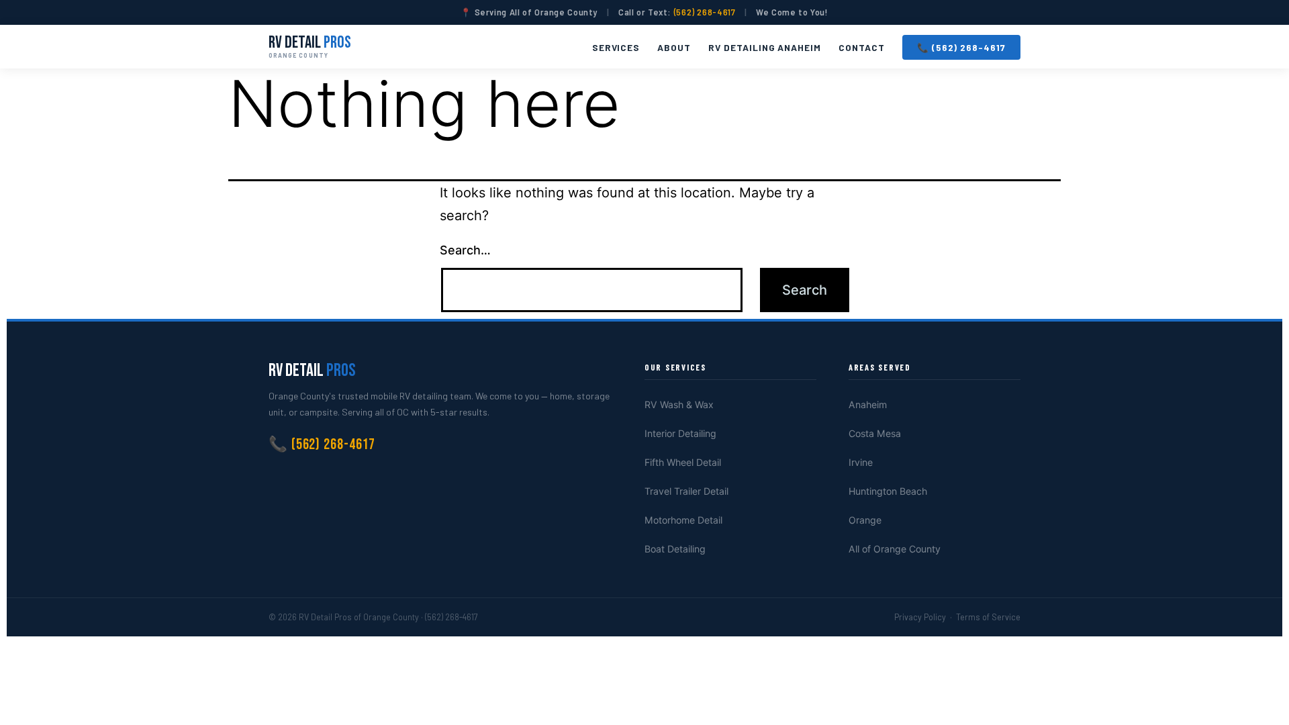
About (674, 47)
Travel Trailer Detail (686, 491)
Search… (465, 250)
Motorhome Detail (683, 520)
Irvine (861, 462)
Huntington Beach (888, 491)
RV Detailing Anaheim (764, 47)
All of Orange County (895, 548)
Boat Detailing (675, 548)
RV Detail (310, 46)
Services (616, 47)
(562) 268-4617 (705, 12)
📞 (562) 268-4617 (961, 47)
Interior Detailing (680, 433)
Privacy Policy (920, 617)
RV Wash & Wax (679, 404)
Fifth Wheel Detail (682, 462)
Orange (865, 520)
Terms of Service (988, 617)
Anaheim (868, 404)
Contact (862, 47)
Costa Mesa (875, 433)
